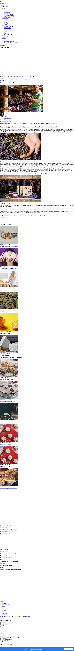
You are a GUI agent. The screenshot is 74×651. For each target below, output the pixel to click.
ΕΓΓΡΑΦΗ (2, 641)
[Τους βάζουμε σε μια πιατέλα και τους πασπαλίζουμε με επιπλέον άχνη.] (9, 463)
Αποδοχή (5, 640)
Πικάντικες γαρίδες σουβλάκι (6, 525)
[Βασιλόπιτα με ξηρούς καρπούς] (9, 376)
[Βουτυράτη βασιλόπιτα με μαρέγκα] (9, 398)
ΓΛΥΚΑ (3, 25)
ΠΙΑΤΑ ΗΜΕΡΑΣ (7, 12)
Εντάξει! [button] (68, 649)
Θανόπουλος (12, 215)
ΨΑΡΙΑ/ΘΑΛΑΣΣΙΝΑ (4, 551)
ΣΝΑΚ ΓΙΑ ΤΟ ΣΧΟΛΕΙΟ (8, 26)
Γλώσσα (12, 76)
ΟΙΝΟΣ (5, 31)
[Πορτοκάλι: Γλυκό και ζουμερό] (9, 330)
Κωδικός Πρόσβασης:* (4, 638)
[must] (3, 606)
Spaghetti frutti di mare (5, 533)
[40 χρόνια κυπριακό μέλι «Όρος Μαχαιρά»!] (9, 243)
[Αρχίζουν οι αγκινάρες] (9, 308)
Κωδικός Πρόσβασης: (3, 624)
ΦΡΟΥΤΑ (2, 567)
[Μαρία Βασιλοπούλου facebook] (2, 119)
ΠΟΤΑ (3, 30)
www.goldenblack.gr (41, 215)
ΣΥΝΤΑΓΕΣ (4, 10)
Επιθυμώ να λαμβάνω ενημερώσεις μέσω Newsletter (10, 637)
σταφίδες (1, 217)
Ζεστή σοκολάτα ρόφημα (5, 422)
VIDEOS (3, 37)
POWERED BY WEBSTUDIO (19, 616)
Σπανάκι (31, 76)
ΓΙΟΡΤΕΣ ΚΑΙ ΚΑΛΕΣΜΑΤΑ (9, 14)
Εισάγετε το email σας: (4, 626)
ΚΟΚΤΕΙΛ (6, 33)
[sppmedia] (2, 601)
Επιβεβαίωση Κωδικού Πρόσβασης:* (6, 639)
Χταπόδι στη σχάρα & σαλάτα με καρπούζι (9, 529)
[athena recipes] (5, 611)
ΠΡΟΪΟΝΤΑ (4, 35)
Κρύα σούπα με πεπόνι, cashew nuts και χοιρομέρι (10, 569)
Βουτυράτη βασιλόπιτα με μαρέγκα (7, 401)
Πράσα (15, 76)
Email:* (1, 636)
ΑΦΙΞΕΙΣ (6, 24)
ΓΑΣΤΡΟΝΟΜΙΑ (5, 18)
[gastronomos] (4, 613)
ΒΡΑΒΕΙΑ (4, 38)
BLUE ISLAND (7, 17)
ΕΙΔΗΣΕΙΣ (6, 19)
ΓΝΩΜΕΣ (6, 23)
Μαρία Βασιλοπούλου (7, 118)
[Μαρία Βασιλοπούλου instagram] (6, 119)
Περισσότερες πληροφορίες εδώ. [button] (36, 649)
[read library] (4, 614)
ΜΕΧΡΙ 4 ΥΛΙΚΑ (7, 27)
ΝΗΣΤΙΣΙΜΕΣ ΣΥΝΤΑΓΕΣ (9, 16)
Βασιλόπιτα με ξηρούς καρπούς (6, 379)
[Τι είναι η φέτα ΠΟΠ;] (9, 352)
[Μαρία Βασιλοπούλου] (2, 115)
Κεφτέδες (21, 76)
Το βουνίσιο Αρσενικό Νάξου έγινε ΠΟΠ (8, 268)
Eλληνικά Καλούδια (22, 215)
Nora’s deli (16, 215)
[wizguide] (4, 610)
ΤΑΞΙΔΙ (5, 22)
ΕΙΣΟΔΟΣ (2, 625)
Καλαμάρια (18, 76)
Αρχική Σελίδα (2, 45)
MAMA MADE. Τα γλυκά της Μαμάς (8, 290)
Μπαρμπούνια (39, 76)
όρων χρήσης (7, 640)
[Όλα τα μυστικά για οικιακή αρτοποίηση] (9, 485)
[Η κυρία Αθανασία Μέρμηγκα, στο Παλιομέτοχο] (9, 287)
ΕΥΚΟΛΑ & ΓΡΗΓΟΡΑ (8, 11)
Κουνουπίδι (25, 76)
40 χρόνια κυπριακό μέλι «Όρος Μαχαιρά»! (9, 246)
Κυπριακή (6, 76)
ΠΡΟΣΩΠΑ (6, 20)
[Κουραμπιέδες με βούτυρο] (9, 441)
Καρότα (29, 76)
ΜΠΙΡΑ (5, 32)
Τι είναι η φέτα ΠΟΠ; (4, 355)
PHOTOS (6, 36)
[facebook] (0, 4)
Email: (1, 623)
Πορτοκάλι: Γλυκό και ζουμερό (6, 333)
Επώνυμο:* (2, 635)
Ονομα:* (1, 634)
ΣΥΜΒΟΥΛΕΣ (6, 21)
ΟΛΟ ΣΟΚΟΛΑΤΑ (7, 28)
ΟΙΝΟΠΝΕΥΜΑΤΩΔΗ (8, 34)
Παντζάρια (34, 76)
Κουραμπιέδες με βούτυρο (5, 444)
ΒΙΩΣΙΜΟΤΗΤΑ (5, 40)
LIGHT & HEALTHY (8, 13)
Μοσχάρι (9, 76)
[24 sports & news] (5, 604)
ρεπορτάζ (4, 217)
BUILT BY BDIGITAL (4, 616)
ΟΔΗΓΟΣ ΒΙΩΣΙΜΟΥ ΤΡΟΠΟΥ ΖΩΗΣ (11, 42)
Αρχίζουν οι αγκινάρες (5, 311)
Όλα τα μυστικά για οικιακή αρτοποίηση (8, 488)
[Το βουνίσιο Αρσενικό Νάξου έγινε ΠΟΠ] (9, 265)
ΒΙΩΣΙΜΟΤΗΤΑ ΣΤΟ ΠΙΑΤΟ (9, 41)
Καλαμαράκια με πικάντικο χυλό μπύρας (8, 553)
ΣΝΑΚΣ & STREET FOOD (9, 15)
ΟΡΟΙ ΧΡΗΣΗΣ (27, 616)
